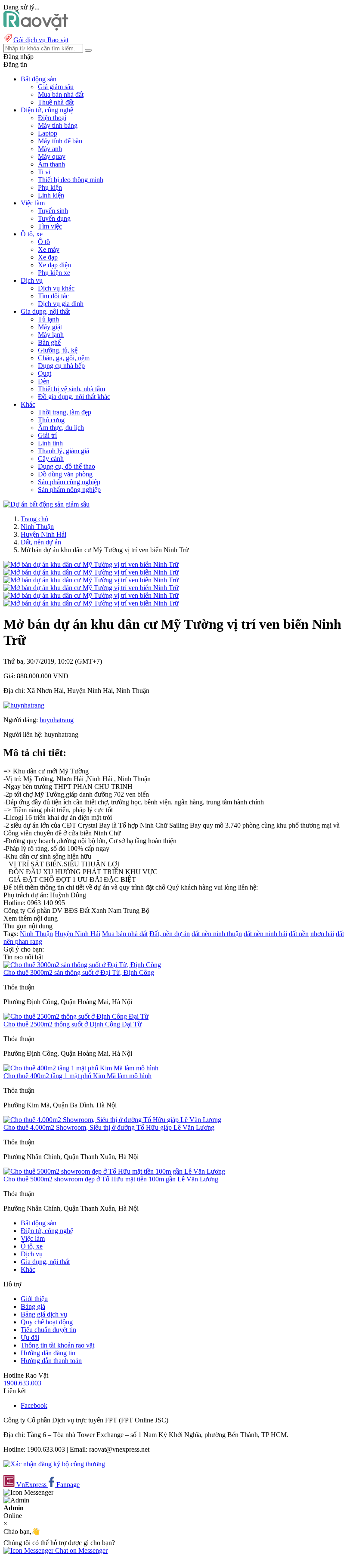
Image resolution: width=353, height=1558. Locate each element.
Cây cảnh (51, 458)
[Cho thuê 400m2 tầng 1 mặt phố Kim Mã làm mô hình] (80, 1068)
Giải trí (47, 435)
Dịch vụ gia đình (61, 303)
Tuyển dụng (54, 218)
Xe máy (48, 249)
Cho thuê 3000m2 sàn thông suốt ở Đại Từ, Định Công (78, 972)
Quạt (44, 373)
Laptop (47, 133)
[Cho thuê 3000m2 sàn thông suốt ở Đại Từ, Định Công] (82, 964)
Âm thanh (51, 164)
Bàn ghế (49, 342)
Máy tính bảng (57, 125)
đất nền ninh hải (265, 933)
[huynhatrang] (23, 705)
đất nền (299, 933)
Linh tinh (50, 443)
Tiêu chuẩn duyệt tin (48, 1329)
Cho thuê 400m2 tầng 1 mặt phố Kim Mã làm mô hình (77, 1075)
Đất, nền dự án (41, 542)
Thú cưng (51, 420)
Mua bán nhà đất (61, 94)
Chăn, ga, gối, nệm (64, 358)
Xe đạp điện (54, 265)
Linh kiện (51, 195)
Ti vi (44, 172)
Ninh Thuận (37, 526)
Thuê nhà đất (56, 102)
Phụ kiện (50, 187)
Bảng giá (33, 1306)
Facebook (34, 1405)
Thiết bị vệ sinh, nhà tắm (71, 389)
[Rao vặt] (35, 28)
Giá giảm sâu (56, 86)
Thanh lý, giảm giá (63, 450)
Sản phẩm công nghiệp (69, 481)
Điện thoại (52, 117)
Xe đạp (48, 257)
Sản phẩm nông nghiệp (69, 489)
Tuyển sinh (53, 210)
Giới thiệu (34, 1298)
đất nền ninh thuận (217, 933)
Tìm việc (50, 226)
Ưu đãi (30, 1337)
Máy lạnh (51, 334)
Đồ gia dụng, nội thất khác (74, 396)
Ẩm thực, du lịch (61, 427)
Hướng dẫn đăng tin (48, 1353)
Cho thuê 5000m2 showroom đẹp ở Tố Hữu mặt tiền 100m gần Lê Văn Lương (110, 1179)
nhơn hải (322, 933)
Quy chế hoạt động (47, 1322)
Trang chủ (34, 518)
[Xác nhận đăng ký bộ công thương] (54, 1464)
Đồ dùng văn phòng (65, 474)
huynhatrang (57, 719)
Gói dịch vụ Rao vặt (40, 39)
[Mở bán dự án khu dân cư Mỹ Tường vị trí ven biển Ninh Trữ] (91, 564)
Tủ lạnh (48, 319)
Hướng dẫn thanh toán (51, 1360)
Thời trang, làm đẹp (64, 412)
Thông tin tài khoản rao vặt (57, 1345)
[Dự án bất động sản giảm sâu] (46, 504)
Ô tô (44, 241)
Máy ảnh (50, 148)
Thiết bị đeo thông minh (70, 179)
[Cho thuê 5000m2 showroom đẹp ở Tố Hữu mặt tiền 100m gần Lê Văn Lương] (114, 1171)
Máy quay (51, 156)
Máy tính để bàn (60, 141)
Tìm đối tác (53, 296)
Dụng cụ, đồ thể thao (66, 466)
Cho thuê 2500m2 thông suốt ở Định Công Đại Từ (72, 1024)
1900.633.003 (22, 1383)
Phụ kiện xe (54, 272)
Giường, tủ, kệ (57, 350)
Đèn (44, 381)
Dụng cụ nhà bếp (61, 365)
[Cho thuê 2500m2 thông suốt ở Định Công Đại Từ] (76, 1016)
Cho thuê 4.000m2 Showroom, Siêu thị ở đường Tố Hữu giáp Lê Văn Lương (108, 1127)
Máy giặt (50, 327)
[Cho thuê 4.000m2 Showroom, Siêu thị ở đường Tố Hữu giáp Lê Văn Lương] (112, 1119)
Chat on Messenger (80, 1550)
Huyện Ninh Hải (43, 534)
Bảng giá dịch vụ (44, 1314)
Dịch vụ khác (56, 288)
